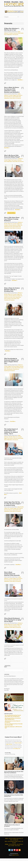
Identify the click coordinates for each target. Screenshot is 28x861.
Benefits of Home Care (8, 223)
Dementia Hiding (11, 212)
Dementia (16, 33)
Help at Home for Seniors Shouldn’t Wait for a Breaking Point (12, 289)
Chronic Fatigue (16, 366)
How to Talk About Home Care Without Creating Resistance (12, 219)
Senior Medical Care (8, 367)
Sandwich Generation (8, 226)
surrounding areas (16, 748)
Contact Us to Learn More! (13, 737)
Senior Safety (12, 98)
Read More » (20, 79)
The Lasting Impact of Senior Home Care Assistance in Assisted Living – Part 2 (11, 431)
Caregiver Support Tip (13, 95)
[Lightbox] (21, 769)
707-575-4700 (17, 845)
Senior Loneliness (7, 298)
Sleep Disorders (10, 369)
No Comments (15, 34)
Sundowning (6, 370)
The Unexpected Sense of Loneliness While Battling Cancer (13, 719)
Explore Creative (16, 855)
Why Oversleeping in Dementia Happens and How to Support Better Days (11, 361)
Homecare (10, 96)
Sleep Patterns (16, 369)
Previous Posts (7, 665)
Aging (19, 31)
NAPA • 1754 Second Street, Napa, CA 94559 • (13, 841)
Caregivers (11, 33)
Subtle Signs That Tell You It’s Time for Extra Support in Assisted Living (12, 503)
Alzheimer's (6, 33)
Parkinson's (15, 625)
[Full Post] (23, 769)
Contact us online (18, 742)
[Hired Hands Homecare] (14, 6)
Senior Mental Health (16, 367)
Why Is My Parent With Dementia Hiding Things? (12, 156)
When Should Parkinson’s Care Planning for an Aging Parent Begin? (12, 619)
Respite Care (19, 225)
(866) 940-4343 (9, 744)
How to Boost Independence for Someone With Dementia (12, 573)
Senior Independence (8, 34)
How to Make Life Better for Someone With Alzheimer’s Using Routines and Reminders (11, 90)
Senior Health (20, 33)
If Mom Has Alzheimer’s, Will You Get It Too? (11, 29)
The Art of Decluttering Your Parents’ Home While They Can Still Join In (13, 716)
